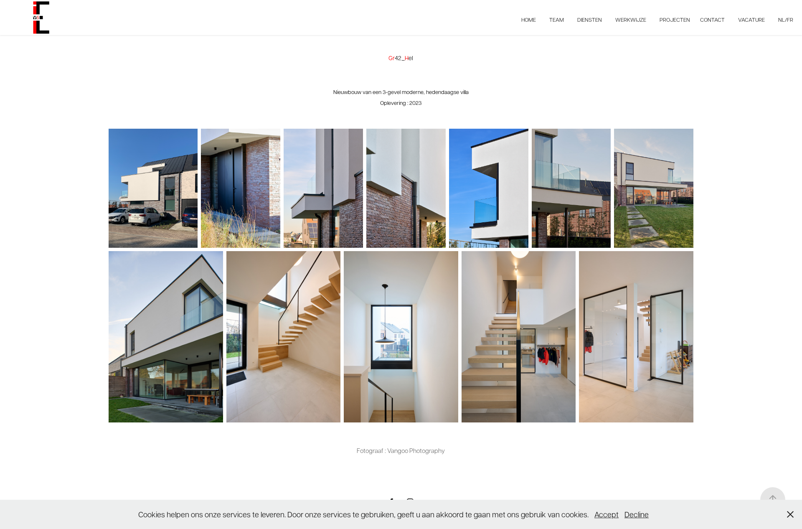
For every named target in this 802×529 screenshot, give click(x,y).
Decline (636, 514)
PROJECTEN (675, 19)
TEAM (556, 19)
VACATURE (751, 19)
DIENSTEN (589, 19)
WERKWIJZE (630, 19)
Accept (606, 514)
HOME (528, 19)
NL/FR (785, 19)
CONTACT (712, 19)
